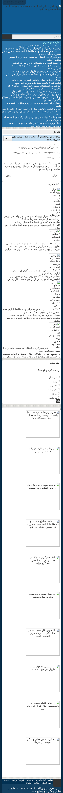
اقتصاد (7, 780)
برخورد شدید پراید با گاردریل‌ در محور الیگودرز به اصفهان (33, 48)
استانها (37, 783)
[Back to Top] (57, 783)
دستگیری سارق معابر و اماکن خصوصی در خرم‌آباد (36, 80)
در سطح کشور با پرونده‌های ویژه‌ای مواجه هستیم (37, 63)
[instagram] (19, 2)
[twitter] (8, 2)
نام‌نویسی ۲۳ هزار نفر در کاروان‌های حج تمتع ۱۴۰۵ (36, 71)
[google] (12, 2)
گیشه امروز (41, 780)
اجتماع (29, 783)
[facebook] (5, 2)
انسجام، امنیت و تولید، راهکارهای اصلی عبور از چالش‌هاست (31, 108)
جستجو (7, 36)
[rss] (16, 2)
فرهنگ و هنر (18, 780)
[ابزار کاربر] (7, 138)
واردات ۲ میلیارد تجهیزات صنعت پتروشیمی (40, 45)
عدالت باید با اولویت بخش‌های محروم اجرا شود (38, 83)
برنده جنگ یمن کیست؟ (49, 370)
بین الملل (46, 783)
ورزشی (29, 780)
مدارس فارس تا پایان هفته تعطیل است (42, 88)
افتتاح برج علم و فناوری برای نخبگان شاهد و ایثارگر (36, 94)
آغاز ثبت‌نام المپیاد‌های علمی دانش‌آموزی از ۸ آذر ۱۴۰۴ (34, 86)
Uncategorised (49, 153)
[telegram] (23, 2)
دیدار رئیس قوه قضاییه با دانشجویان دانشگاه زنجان (36, 91)
